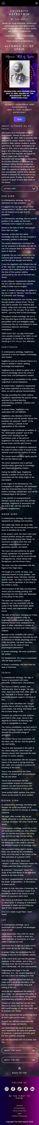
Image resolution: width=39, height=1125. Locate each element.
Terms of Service (19, 1111)
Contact (19, 1105)
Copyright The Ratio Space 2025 (19, 1122)
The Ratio (6, 912)
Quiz (19, 119)
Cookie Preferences (19, 1116)
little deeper (17, 341)
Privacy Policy (19, 1108)
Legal (19, 1113)
